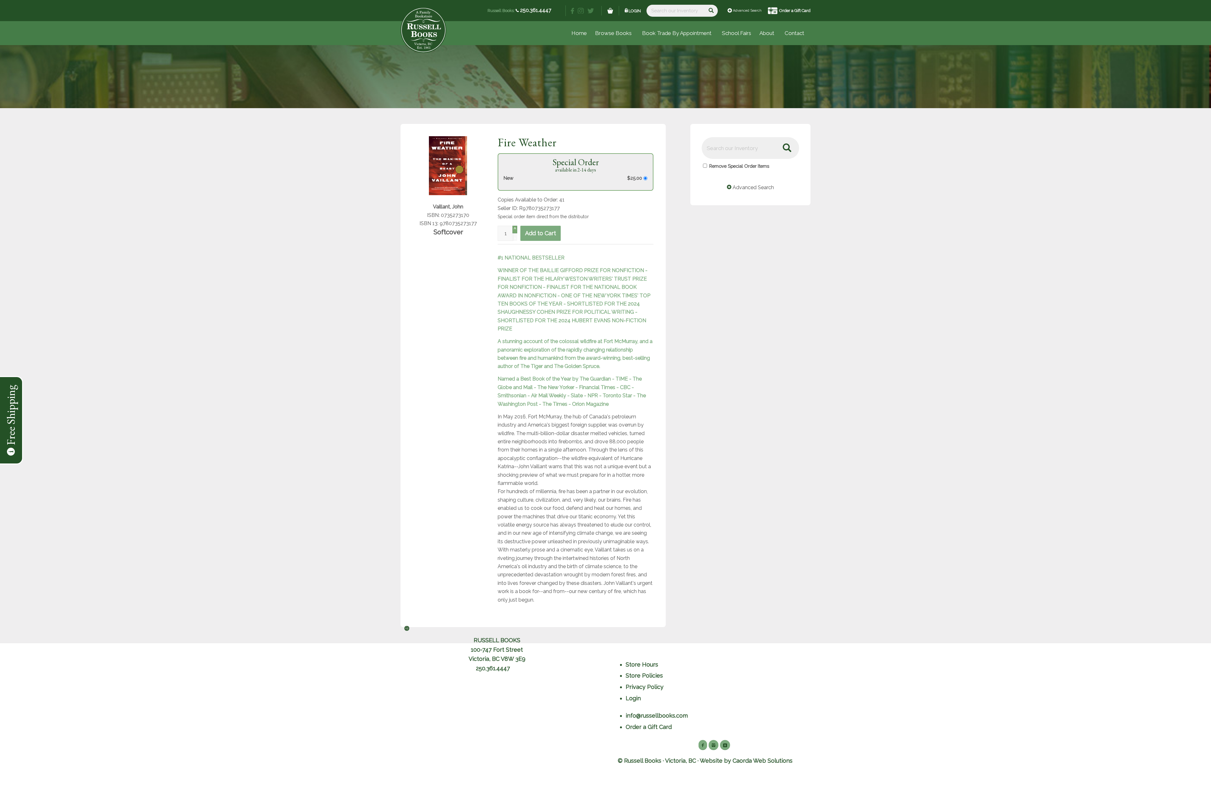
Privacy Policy (645, 687)
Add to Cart (540, 233)
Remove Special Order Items (739, 166)
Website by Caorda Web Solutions (746, 760)
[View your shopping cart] (610, 10)
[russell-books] (423, 30)
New (508, 178)
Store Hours (642, 664)
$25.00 (635, 178)
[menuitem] (736, 33)
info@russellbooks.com (657, 715)
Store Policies (644, 675)
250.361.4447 (535, 10)
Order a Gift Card (794, 10)
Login (635, 11)
